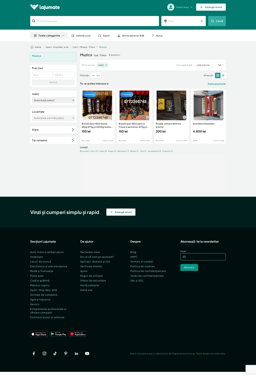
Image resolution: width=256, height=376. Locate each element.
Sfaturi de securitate (93, 280)
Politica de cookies (142, 266)
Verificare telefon (91, 266)
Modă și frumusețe (41, 271)
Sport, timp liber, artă (43, 290)
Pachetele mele (90, 252)
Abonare (189, 267)
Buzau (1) (134, 151)
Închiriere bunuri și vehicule (47, 317)
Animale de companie (44, 294)
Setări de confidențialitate (147, 275)
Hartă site (86, 290)
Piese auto (36, 275)
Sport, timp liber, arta (57, 47)
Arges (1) (112, 151)
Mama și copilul (40, 285)
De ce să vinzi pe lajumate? (97, 256)
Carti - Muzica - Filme (84, 47)
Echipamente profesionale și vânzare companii (48, 310)
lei (93, 75)
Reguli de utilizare (91, 275)
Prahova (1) (167, 151)
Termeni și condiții (141, 261)
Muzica (103, 47)
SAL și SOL (137, 280)
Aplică (53, 82)
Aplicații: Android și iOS (95, 261)
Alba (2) (103, 151)
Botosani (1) (123, 151)
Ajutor (84, 271)
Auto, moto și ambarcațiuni (47, 252)
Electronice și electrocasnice (48, 266)
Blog (133, 252)
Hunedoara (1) (154, 151)
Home (38, 47)
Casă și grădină (39, 280)
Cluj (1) (143, 151)
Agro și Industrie (40, 299)
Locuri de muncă (40, 261)
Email (183, 251)
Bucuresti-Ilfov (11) (89, 151)
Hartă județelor (89, 285)
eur (98, 75)
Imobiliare (36, 256)
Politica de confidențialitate (148, 271)
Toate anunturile (217, 83)
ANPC (134, 256)
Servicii (35, 304)
